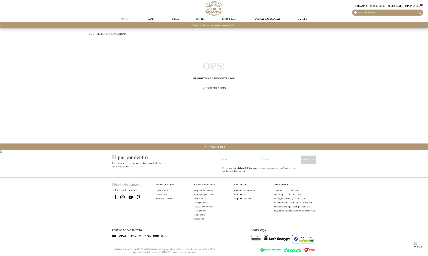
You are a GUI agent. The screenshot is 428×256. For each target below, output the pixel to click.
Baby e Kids (229, 19)
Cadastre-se (198, 218)
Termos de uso (200, 198)
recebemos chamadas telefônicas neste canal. (295, 210)
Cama (151, 19)
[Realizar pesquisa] (419, 13)
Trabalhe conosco (164, 198)
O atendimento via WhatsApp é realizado (293, 202)
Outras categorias (267, 19)
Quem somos (162, 190)
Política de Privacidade (247, 168)
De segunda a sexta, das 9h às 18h (290, 198)
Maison (125, 19)
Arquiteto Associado (243, 198)
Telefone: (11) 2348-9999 (286, 190)
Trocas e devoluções (202, 206)
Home (91, 34)
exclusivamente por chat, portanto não (292, 206)
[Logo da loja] (214, 8)
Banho (200, 19)
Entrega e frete (200, 202)
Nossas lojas (161, 194)
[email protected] (143, 252)
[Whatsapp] (418, 246)
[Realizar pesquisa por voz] (355, 13)
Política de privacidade (204, 194)
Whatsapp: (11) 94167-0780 (287, 194)
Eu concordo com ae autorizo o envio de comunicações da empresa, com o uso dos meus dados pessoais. (261, 169)
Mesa (175, 19)
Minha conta (199, 214)
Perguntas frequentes (203, 190)
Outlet (302, 19)
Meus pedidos (199, 210)
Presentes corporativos (244, 190)
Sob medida (239, 194)
